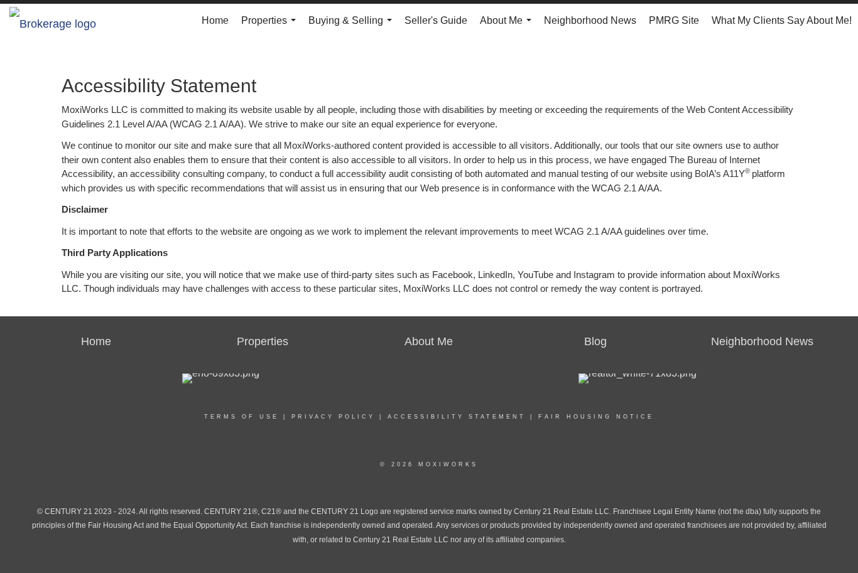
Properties (271, 26)
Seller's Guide (436, 20)
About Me (508, 26)
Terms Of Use (241, 417)
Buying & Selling (352, 26)
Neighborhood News (590, 20)
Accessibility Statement (457, 417)
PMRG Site (674, 20)
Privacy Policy (333, 417)
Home (215, 20)
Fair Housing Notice (596, 417)
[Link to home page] (59, 21)
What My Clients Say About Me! (782, 20)
